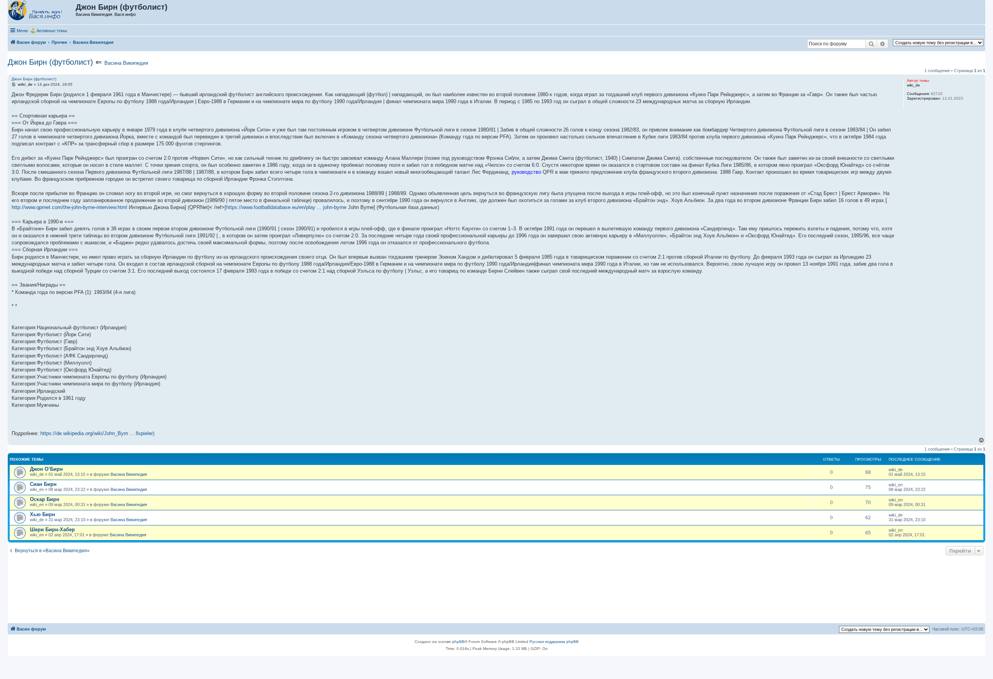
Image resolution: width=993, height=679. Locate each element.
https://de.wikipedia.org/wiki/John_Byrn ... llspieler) (97, 433)
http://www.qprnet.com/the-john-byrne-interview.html (69, 207)
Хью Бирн (42, 514)
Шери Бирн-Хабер (52, 529)
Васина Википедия (126, 63)
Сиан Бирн (43, 484)
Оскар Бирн (44, 499)
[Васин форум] (42, 11)
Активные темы (51, 30)
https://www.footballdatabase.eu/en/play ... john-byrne (286, 207)
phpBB (458, 641)
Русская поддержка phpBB (554, 641)
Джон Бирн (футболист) (50, 62)
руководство (526, 172)
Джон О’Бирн (46, 469)
